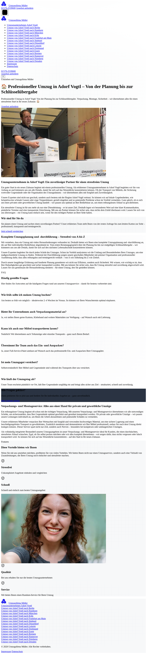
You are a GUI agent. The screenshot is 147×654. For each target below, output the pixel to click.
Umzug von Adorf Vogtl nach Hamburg (25, 30)
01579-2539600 (8, 8)
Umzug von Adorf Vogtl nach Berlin (23, 27)
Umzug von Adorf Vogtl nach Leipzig (24, 45)
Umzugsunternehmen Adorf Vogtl (22, 25)
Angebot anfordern (24, 8)
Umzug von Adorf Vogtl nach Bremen (24, 53)
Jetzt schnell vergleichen (12, 231)
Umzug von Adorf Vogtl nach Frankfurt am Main (29, 38)
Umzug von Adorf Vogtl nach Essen (23, 51)
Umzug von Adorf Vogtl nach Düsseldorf (25, 43)
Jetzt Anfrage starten (10, 400)
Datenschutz (12, 66)
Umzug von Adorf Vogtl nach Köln (23, 35)
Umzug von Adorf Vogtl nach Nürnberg (25, 58)
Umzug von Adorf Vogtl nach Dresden (24, 61)
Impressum (12, 64)
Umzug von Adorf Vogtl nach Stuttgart (24, 40)
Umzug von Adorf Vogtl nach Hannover (25, 56)
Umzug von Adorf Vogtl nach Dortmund (25, 48)
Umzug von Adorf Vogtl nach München (25, 33)
